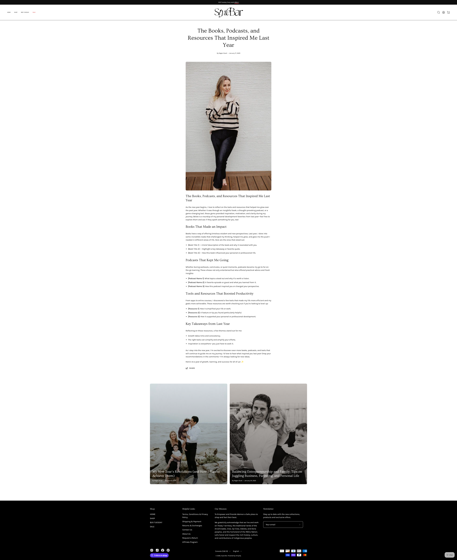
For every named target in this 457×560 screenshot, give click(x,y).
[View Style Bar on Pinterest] (168, 550)
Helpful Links (188, 509)
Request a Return (190, 538)
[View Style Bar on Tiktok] (157, 550)
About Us (186, 534)
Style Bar (224, 556)
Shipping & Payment (191, 521)
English (236, 551)
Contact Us (187, 530)
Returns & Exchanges (192, 525)
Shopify (238, 556)
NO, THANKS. (427, 290)
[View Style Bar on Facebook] (162, 550)
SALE (152, 526)
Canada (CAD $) (221, 551)
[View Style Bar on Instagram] (152, 550)
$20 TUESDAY (156, 522)
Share (192, 368)
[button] (34, 12)
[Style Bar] (228, 12)
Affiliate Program (190, 542)
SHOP (152, 518)
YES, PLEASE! (427, 282)
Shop (152, 509)
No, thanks (427, 299)
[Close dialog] (451, 256)
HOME (152, 514)
